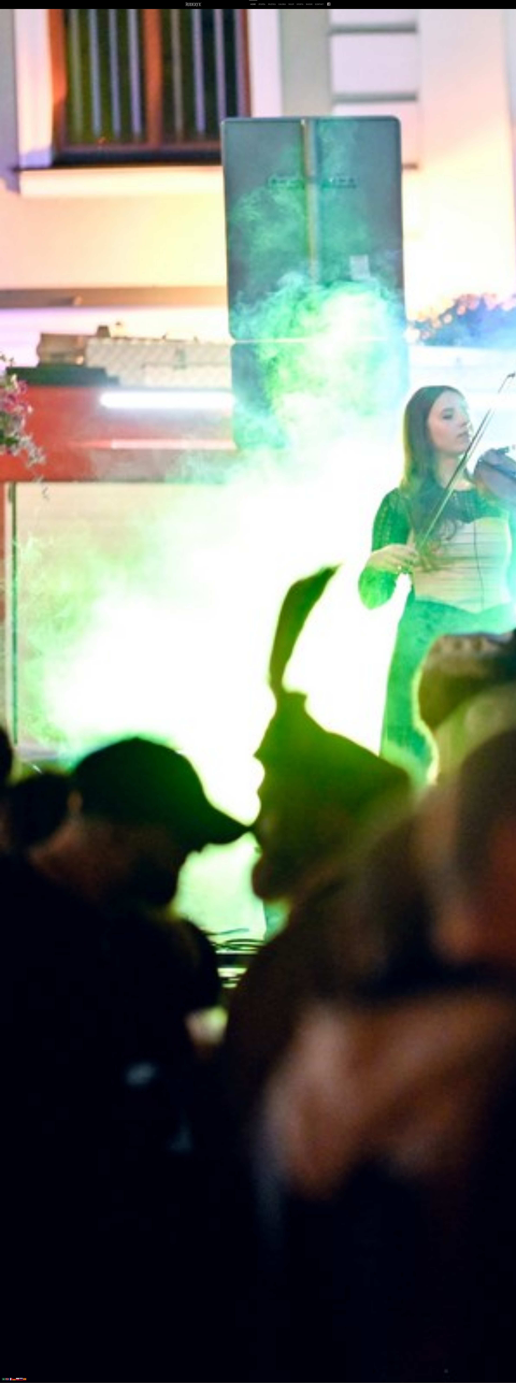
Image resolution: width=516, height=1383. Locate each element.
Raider (309, 4)
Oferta (300, 4)
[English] (7, 1379)
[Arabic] (4, 1379)
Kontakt (319, 4)
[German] (14, 1379)
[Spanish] (24, 1379)
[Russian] (21, 1379)
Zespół (262, 4)
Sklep (291, 4)
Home (253, 4)
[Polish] (17, 1379)
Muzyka (272, 4)
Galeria (282, 4)
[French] (10, 1379)
